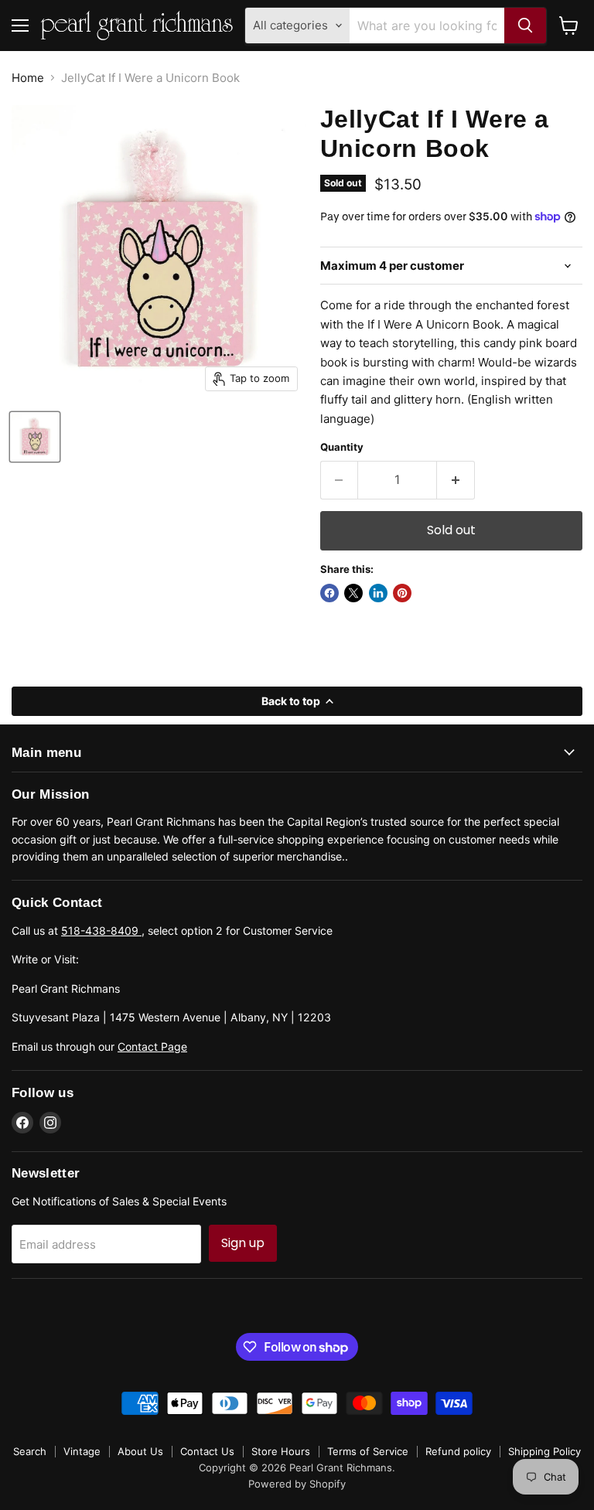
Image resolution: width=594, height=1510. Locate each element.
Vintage (82, 1451)
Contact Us (207, 1451)
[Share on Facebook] (329, 593)
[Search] (525, 25)
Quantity (342, 447)
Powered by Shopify (297, 1484)
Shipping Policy (544, 1451)
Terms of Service (367, 1451)
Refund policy (458, 1451)
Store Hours (280, 1451)
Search (29, 1451)
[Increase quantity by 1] (456, 480)
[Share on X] (353, 593)
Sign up (243, 1243)
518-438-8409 (101, 930)
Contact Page (152, 1046)
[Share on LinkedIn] (378, 593)
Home (28, 77)
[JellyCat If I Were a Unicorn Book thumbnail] (35, 437)
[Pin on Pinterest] (402, 593)
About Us (140, 1451)
